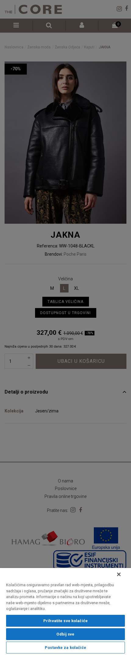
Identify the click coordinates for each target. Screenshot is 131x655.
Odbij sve (65, 634)
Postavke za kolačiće (65, 647)
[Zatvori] (119, 574)
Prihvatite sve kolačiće (65, 620)
